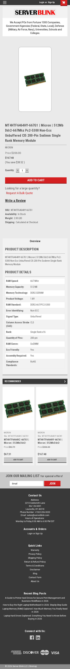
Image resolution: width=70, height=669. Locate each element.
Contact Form (35, 577)
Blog (35, 573)
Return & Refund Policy (35, 562)
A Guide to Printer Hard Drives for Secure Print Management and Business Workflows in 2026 (35, 599)
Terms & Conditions (35, 566)
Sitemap (33, 666)
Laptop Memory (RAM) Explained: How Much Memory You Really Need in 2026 (35, 610)
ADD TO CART (18, 460)
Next (65, 381)
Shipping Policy (35, 558)
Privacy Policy (35, 554)
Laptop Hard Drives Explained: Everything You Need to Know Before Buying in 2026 (35, 617)
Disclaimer (35, 569)
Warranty (35, 550)
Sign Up (51, 2)
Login (41, 2)
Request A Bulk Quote (19, 193)
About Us (35, 581)
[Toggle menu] (4, 4)
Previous (60, 381)
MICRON (7, 432)
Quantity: (9, 170)
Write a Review (15, 201)
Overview (35, 241)
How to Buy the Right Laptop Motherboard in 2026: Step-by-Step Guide (35, 605)
